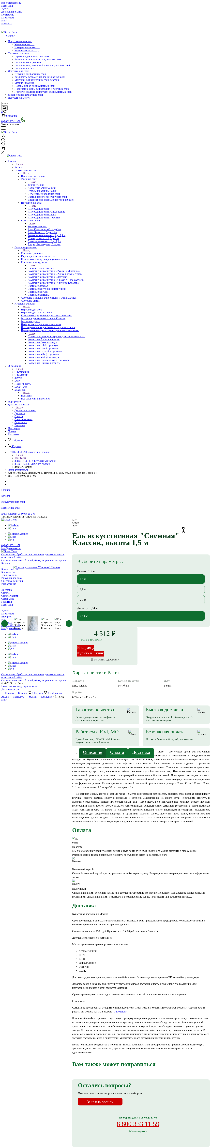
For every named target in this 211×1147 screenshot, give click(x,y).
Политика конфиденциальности (19, 686)
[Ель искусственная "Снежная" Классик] (36, 567)
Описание (92, 752)
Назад (19, 164)
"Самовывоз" (120, 1011)
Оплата (117, 752)
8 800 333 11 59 (138, 1124)
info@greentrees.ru (11, 2)
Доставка (141, 752)
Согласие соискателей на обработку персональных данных (34, 680)
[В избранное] (183, 528)
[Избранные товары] (3, 145)
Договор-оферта (10, 689)
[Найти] (4, 107)
